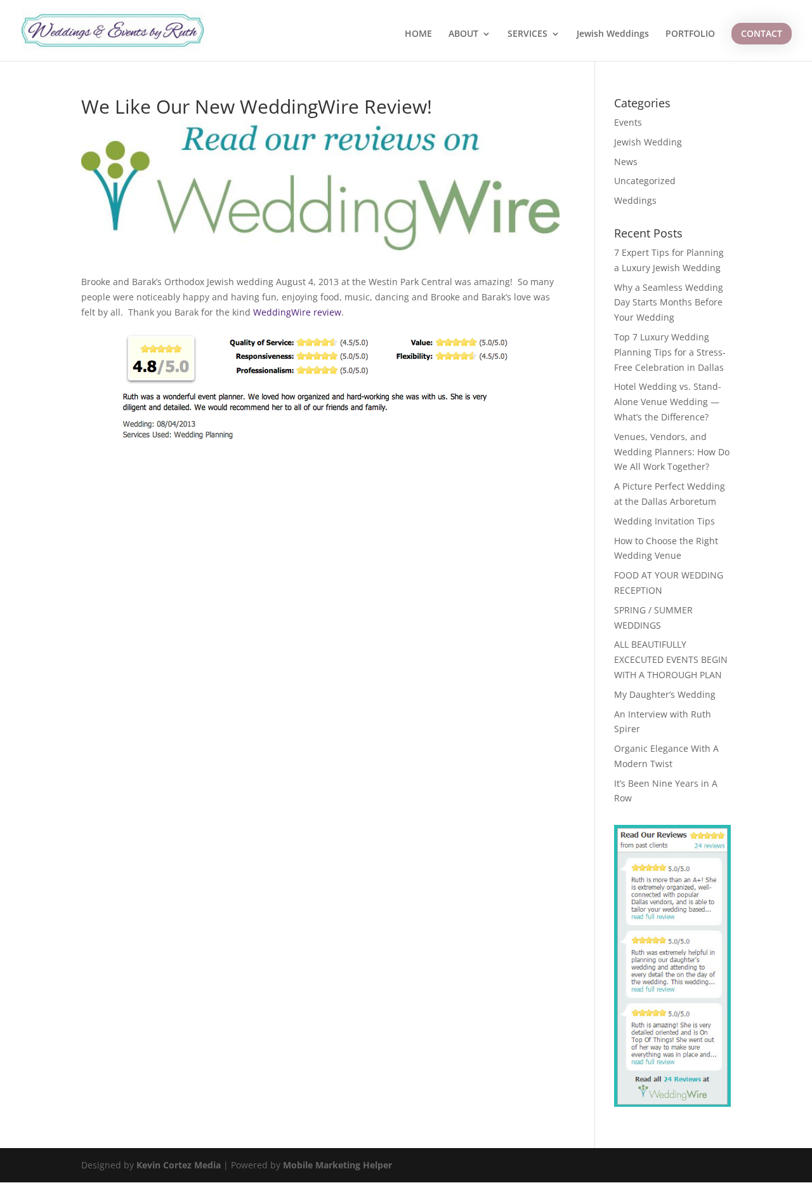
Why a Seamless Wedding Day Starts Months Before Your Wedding (668, 302)
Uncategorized (645, 181)
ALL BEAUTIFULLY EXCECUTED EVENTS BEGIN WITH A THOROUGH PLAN (671, 659)
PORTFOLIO (690, 34)
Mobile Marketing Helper (337, 1165)
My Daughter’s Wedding (665, 694)
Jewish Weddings (613, 34)
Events (628, 122)
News (626, 162)
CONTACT (761, 33)
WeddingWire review (297, 312)
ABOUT (463, 34)
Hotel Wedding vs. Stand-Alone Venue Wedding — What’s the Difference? (667, 401)
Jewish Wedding (648, 142)
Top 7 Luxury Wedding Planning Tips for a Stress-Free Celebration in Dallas (670, 352)
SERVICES (527, 34)
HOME (418, 34)
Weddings (635, 200)
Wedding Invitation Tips (664, 521)
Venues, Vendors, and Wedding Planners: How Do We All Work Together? (672, 452)
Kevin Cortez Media (178, 1165)
